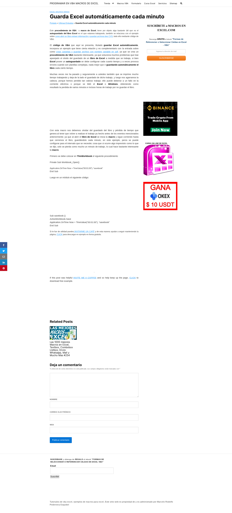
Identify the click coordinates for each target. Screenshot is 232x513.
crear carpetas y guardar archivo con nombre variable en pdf (87, 52)
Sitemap (173, 3)
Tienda (107, 3)
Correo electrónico (60, 412)
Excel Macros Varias (59, 12)
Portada (53, 23)
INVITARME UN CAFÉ (84, 231)
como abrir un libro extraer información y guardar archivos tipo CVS (84, 36)
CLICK (59, 234)
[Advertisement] (94, 109)
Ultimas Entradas (66, 23)
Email (53, 466)
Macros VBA (122, 3)
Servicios (162, 3)
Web (52, 425)
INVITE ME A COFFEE (84, 278)
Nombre (53, 399)
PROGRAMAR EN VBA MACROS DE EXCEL (74, 3)
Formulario (136, 3)
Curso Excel (149, 3)
